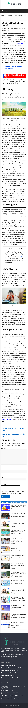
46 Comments (22, 516)
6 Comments (22, 600)
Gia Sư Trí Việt (15, 28)
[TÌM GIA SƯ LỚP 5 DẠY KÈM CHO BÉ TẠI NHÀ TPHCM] (6, 536)
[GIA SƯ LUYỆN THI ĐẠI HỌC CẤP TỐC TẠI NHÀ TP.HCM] (6, 594)
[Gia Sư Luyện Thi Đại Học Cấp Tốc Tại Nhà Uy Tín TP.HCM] (6, 527)
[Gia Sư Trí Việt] (2, 10)
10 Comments (22, 583)
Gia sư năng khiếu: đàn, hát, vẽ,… (10, 677)
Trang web (3, 484)
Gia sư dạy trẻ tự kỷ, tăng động (9, 672)
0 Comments (6, 30)
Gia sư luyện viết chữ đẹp (8, 675)
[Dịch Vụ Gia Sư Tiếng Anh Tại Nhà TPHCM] (6, 553)
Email (3, 477)
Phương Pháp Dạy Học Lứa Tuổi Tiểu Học (13, 435)
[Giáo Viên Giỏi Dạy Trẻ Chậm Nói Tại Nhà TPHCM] (6, 519)
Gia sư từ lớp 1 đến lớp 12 (8, 665)
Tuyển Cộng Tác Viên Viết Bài (18, 555)
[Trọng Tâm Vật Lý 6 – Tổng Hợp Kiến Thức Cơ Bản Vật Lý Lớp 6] (6, 578)
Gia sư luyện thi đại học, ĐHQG (9, 670)
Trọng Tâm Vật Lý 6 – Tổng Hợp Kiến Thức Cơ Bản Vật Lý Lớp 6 (18, 574)
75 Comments (22, 508)
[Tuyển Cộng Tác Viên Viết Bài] (6, 561)
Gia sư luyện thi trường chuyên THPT (11, 667)
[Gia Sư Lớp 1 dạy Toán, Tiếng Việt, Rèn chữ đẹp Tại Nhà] (6, 511)
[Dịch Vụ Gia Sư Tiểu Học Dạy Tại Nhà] (6, 628)
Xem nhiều (6, 502)
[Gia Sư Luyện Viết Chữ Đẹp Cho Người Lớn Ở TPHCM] (6, 569)
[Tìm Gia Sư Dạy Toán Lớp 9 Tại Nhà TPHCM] (6, 544)
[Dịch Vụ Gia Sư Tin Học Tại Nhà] (6, 586)
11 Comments (22, 576)
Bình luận (3, 448)
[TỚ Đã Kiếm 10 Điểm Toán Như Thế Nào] (6, 620)
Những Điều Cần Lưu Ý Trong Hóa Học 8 (13, 429)
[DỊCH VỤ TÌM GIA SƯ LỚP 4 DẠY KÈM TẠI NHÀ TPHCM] (6, 603)
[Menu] (6, 11)
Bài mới (15, 502)
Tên (2, 469)
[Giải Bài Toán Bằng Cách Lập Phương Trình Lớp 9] (6, 611)
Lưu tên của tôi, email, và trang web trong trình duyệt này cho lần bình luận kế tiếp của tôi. (12, 492)
